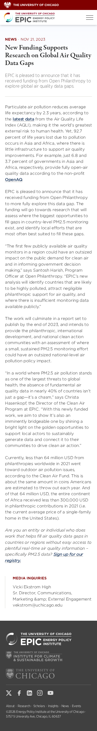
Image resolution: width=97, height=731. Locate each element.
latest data (23, 119)
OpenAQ (13, 179)
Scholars (39, 706)
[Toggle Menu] (89, 17)
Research (24, 706)
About (10, 706)
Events (76, 706)
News (65, 706)
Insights (53, 706)
